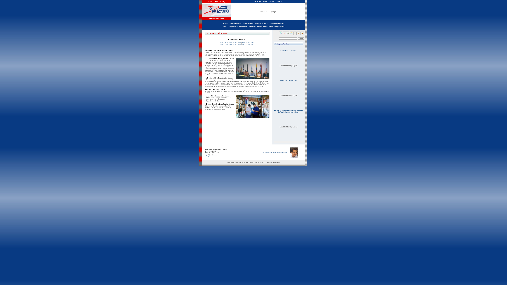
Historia (271, 1)
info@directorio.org (211, 156)
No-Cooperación (235, 23)
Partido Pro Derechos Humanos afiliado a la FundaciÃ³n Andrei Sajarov (288, 111)
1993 (234, 43)
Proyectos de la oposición (238, 26)
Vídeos (225, 26)
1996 (248, 43)
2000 (230, 44)
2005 (252, 44)
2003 (243, 44)
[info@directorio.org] (216, 18)
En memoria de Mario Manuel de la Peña (275, 152)
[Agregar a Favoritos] (284, 34)
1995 (243, 43)
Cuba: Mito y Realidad (277, 26)
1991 (226, 43)
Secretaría (257, 1)
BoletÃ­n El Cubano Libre (288, 80)
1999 (226, 44)
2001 (234, 44)
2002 (239, 44)
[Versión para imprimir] (287, 34)
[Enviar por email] (291, 34)
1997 (252, 43)
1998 (221, 44)
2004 (248, 44)
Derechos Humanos (261, 23)
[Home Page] (216, 8)
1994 (239, 43)
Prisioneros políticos (277, 23)
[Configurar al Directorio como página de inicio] (280, 34)
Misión (265, 1)
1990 (221, 43)
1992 (230, 43)
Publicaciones (248, 23)
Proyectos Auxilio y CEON (258, 26)
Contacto (279, 1)
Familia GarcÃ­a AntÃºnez (288, 51)
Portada (225, 23)
